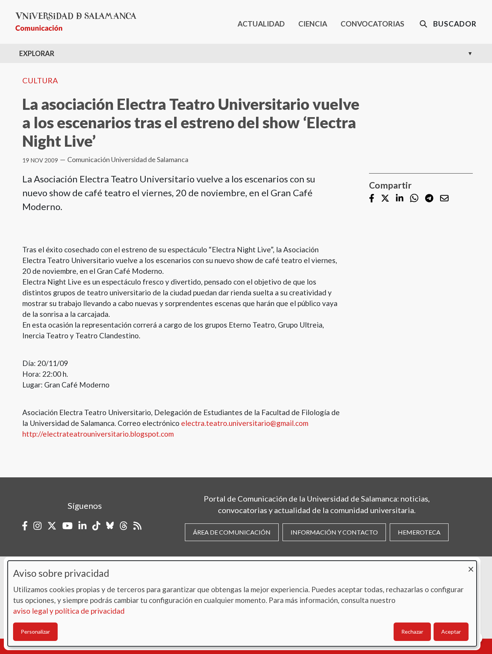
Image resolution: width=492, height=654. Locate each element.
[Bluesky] (110, 526)
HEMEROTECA (419, 532)
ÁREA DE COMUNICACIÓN (232, 532)
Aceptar (451, 631)
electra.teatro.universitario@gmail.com (244, 423)
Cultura (40, 80)
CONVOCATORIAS (372, 23)
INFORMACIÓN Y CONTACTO (334, 532)
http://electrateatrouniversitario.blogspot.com (98, 433)
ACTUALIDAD (261, 23)
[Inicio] (79, 21)
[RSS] (137, 526)
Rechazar (412, 631)
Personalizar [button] (35, 631)
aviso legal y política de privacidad (69, 610)
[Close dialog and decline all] (471, 565)
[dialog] (242, 603)
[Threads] (124, 526)
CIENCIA (312, 23)
